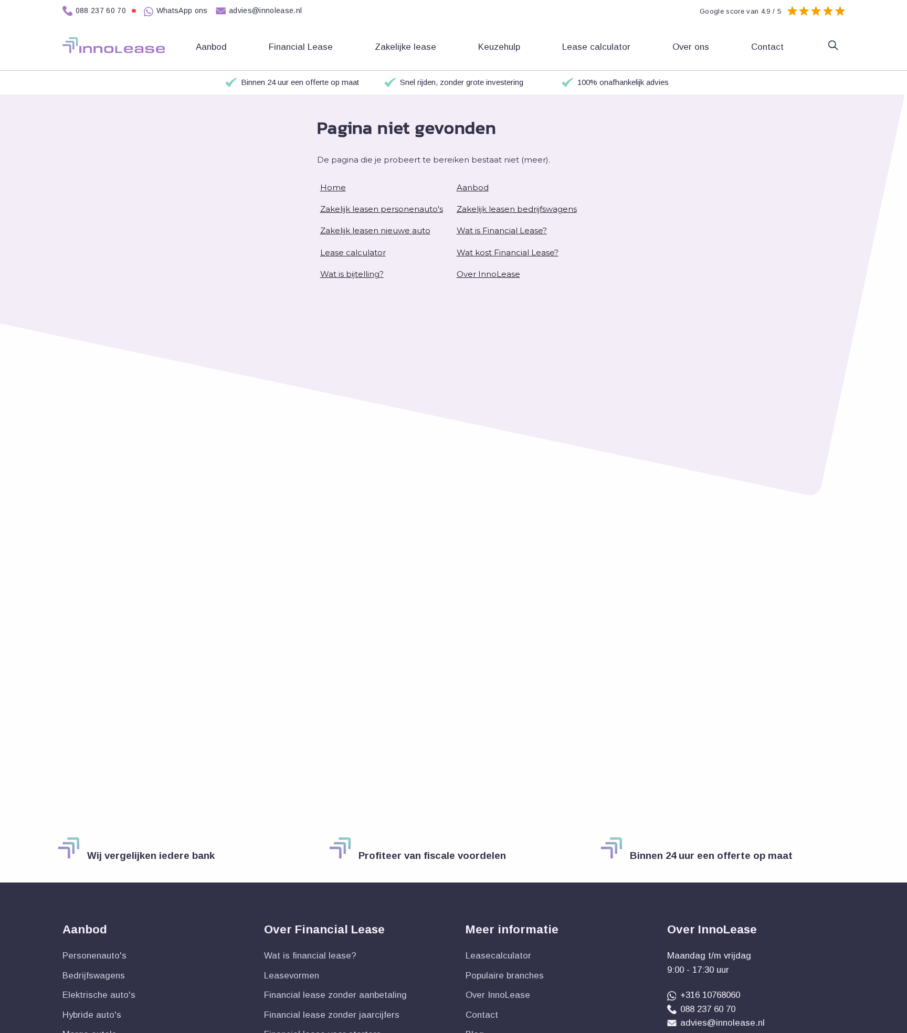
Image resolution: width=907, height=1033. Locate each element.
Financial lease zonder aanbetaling (335, 995)
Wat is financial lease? (310, 956)
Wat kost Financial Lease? (507, 252)
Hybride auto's (91, 1015)
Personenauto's (94, 956)
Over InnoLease (488, 274)
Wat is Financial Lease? (502, 230)
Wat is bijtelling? (352, 274)
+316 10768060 (710, 995)
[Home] (113, 45)
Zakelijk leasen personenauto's (381, 209)
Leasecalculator (498, 956)
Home (333, 187)
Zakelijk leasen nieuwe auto (375, 230)
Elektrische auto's (98, 995)
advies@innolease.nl (265, 10)
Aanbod (473, 187)
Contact (768, 47)
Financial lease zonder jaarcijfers (331, 1015)
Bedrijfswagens (93, 976)
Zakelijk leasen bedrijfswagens (517, 209)
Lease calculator (597, 47)
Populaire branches (505, 976)
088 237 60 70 (101, 10)
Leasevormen (291, 976)
